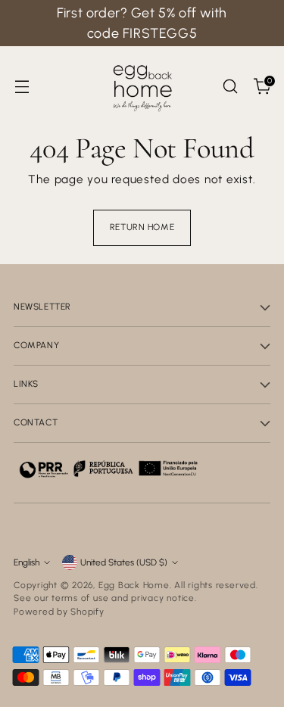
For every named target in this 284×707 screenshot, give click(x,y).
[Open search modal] (229, 86)
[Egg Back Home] (142, 86)
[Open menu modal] (21, 86)
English (26, 562)
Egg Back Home (134, 585)
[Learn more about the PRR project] (108, 468)
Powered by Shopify (59, 611)
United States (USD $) (123, 562)
